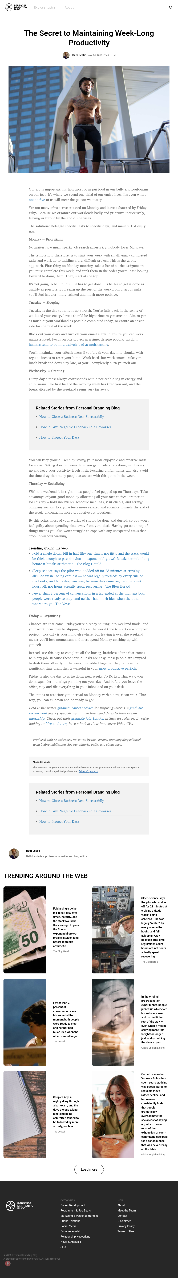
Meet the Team (127, 1210)
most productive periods (117, 668)
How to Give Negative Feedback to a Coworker (75, 427)
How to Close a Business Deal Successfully (71, 416)
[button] (89, 1169)
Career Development (72, 1205)
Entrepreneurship (70, 1231)
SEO (63, 1247)
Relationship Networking (75, 1236)
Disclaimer (124, 1221)
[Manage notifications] (7, 1263)
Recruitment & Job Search (76, 1210)
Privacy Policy (126, 1226)
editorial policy (89, 744)
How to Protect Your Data (59, 437)
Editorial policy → (88, 771)
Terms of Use (126, 1231)
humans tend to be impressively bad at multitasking (68, 344)
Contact (122, 1215)
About (69, 7)
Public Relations (70, 1221)
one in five (37, 199)
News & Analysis (70, 1241)
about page (113, 744)
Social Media (68, 1226)
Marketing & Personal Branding (79, 1215)
